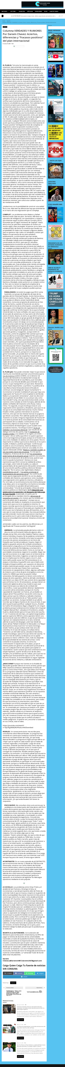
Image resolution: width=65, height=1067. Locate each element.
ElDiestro (22, 11)
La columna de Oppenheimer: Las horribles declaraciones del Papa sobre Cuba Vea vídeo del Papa (31, 1027)
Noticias (4, 11)
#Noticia (5, 1005)
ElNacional (38, 11)
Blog (45, 11)
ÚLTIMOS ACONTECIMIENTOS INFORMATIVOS (55, 369)
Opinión (5, 27)
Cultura (13, 11)
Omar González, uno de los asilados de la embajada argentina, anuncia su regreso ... (34, 16)
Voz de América (8, 376)
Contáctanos (54, 11)
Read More (20, 1019)
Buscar (50, 25)
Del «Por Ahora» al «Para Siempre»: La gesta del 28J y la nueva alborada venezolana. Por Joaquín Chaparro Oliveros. (31, 1045)
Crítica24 (30, 11)
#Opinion (13, 982)
